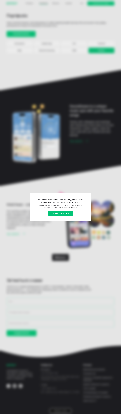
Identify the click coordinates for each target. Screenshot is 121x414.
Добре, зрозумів (60, 213)
